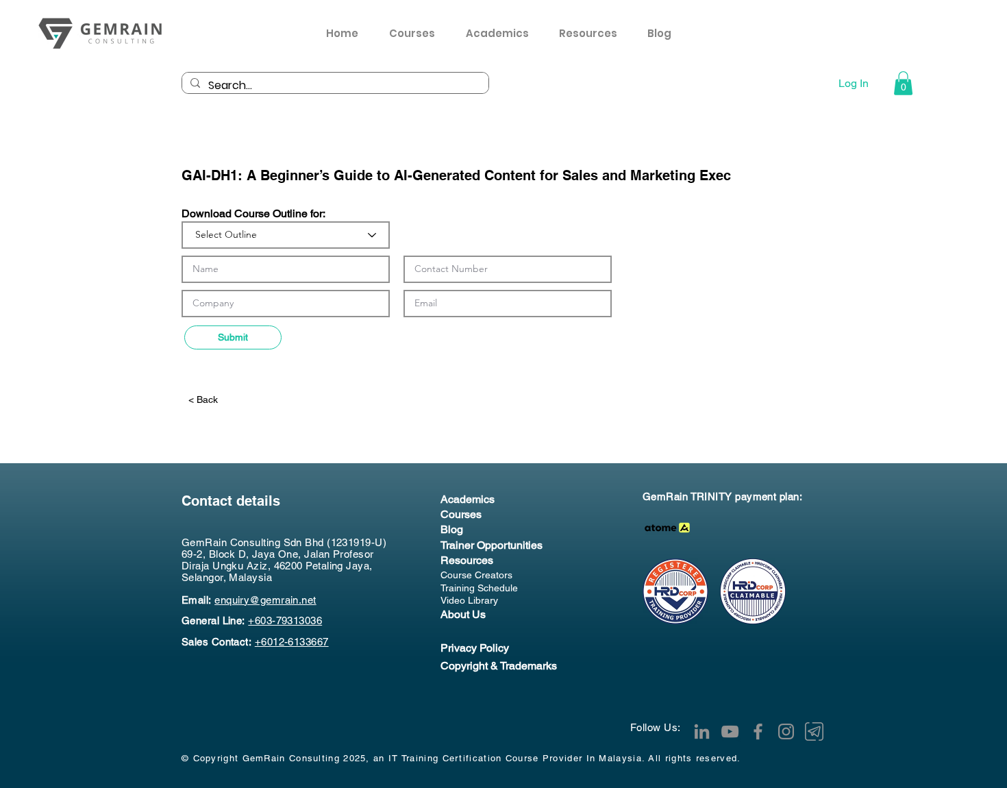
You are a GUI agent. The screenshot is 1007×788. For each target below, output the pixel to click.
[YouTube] (730, 731)
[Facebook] (758, 731)
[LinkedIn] (701, 731)
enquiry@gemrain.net (265, 600)
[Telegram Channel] (814, 731)
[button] (593, 34)
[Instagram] (786, 731)
